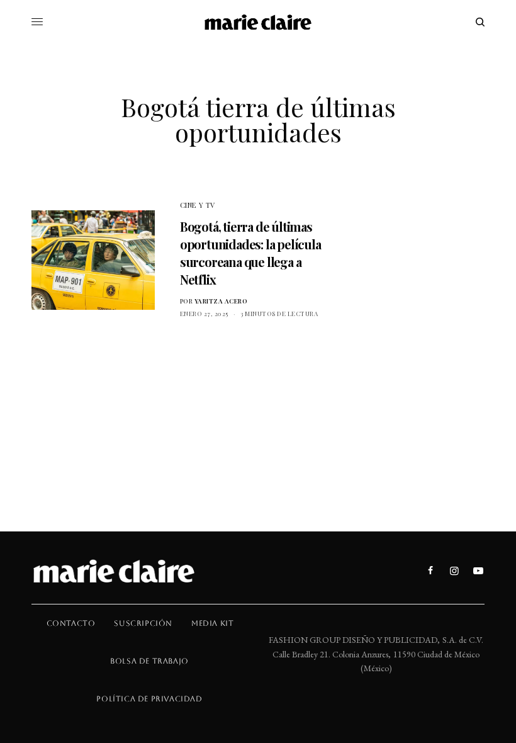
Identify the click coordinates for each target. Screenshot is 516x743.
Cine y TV (197, 205)
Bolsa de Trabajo (149, 661)
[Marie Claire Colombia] (258, 22)
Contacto (71, 623)
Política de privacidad (149, 699)
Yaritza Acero (221, 301)
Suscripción (143, 623)
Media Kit (212, 623)
